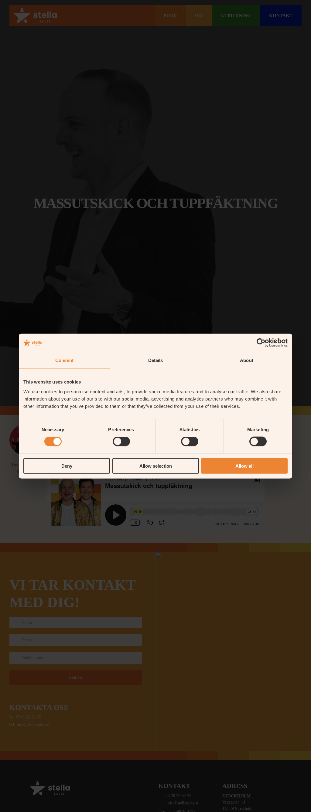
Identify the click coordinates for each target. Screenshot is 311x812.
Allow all (244, 465)
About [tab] (246, 360)
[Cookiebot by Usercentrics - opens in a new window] (261, 342)
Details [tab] (155, 360)
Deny (66, 465)
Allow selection (155, 465)
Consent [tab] (64, 360)
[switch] (121, 441)
